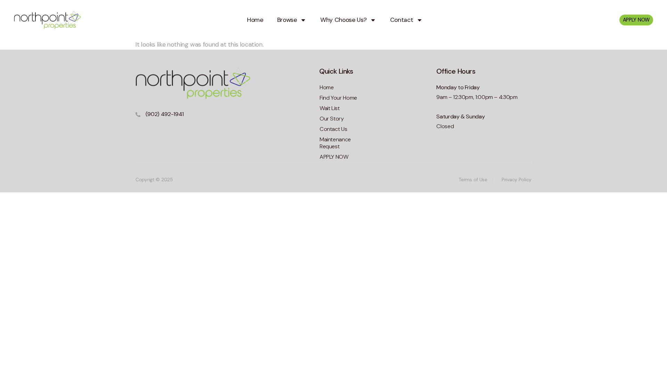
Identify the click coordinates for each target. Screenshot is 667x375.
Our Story (332, 118)
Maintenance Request (335, 143)
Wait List (330, 108)
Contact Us (333, 129)
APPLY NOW (334, 156)
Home (255, 20)
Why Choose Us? (343, 20)
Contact (401, 20)
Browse (287, 20)
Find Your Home (338, 97)
